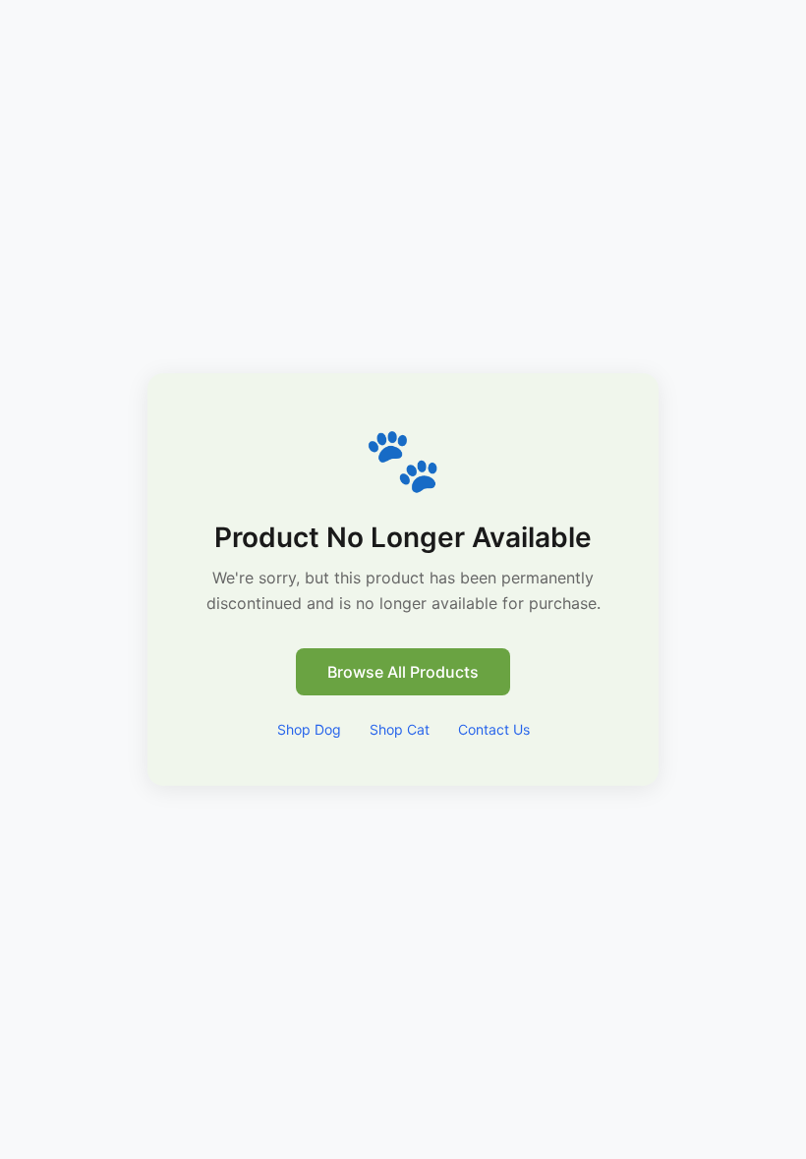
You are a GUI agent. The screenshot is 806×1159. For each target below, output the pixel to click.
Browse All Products (403, 672)
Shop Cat (400, 729)
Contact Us (494, 729)
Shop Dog (309, 729)
